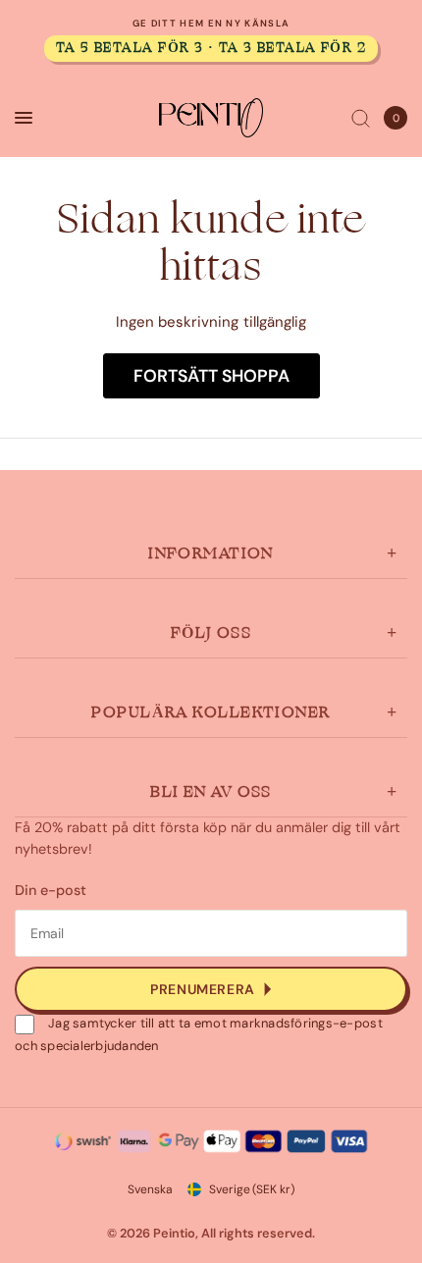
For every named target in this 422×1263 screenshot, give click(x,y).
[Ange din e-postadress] (211, 989)
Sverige (251, 1189)
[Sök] (360, 118)
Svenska (150, 1189)
